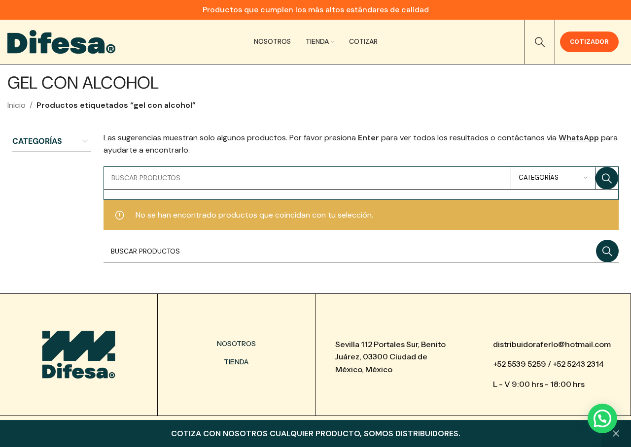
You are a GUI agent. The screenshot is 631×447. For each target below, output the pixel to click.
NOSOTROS (236, 343)
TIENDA (236, 361)
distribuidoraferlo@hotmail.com (552, 344)
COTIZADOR (589, 41)
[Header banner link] (315, 10)
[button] (602, 418)
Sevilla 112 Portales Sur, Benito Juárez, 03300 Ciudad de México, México (390, 356)
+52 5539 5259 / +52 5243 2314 (548, 364)
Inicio (16, 105)
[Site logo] (61, 41)
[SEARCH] (607, 178)
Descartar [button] (616, 433)
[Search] (540, 42)
